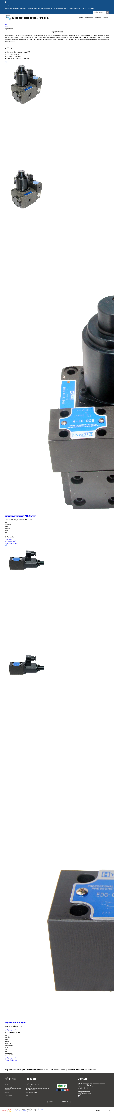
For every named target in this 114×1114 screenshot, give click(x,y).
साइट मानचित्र (8, 1095)
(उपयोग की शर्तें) (39, 1109)
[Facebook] (57, 1091)
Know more (8, 539)
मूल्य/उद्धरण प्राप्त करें (10, 541)
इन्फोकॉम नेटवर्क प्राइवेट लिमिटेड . (20, 1111)
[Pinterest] (67, 1091)
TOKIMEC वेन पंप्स (30, 1090)
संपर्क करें (106, 18)
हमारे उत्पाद (98, 18)
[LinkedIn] (62, 1091)
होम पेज (81, 18)
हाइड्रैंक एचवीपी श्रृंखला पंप (32, 1084)
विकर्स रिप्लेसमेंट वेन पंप (31, 1093)
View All (28, 1096)
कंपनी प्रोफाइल (89, 18)
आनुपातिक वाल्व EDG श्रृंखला (16, 1022)
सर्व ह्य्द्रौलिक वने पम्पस (31, 1087)
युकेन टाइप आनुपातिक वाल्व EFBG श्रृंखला (20, 516)
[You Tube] (65, 1091)
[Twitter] (59, 1091)
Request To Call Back (11, 543)
